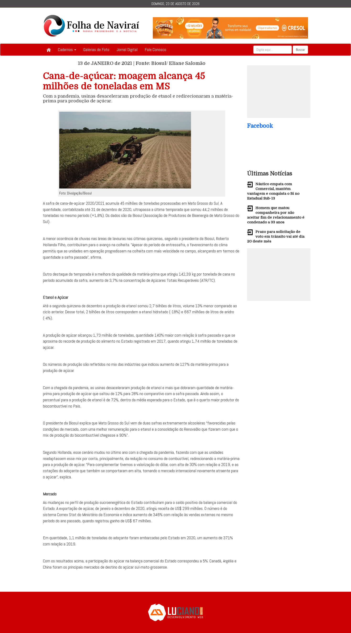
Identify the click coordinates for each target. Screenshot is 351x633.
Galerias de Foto (96, 49)
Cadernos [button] (66, 49)
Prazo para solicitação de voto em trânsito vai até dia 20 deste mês (275, 236)
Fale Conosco (155, 49)
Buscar (300, 49)
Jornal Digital (127, 49)
